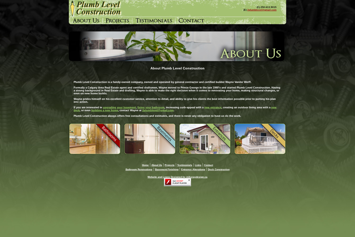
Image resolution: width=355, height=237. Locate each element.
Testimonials (184, 165)
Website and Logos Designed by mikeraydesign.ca (177, 177)
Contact (208, 165)
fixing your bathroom (150, 107)
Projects (170, 165)
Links (198, 165)
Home (145, 165)
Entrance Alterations (193, 169)
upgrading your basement (119, 107)
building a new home (104, 110)
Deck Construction (219, 169)
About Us (156, 165)
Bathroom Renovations (139, 169)
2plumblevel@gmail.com (262, 9)
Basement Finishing (166, 169)
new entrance (212, 107)
